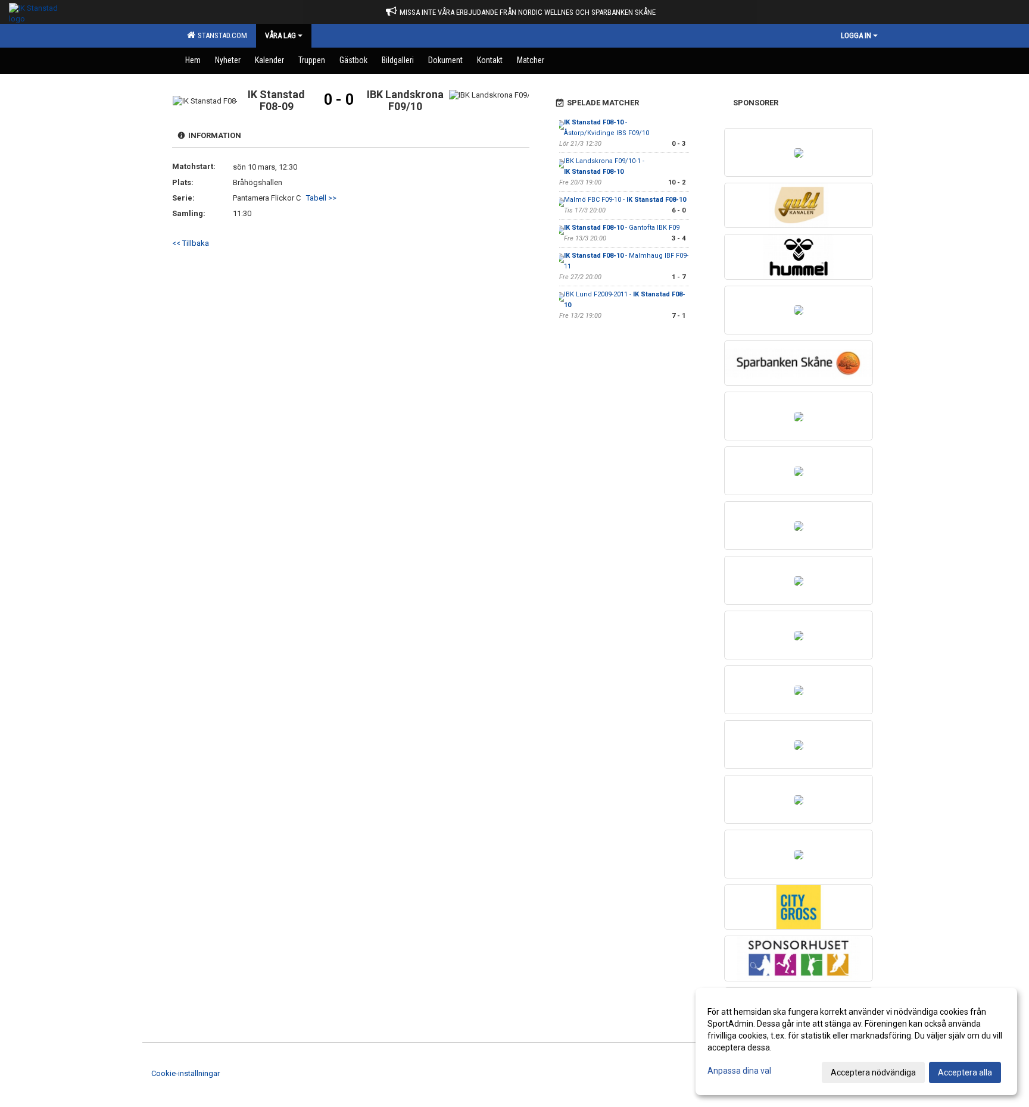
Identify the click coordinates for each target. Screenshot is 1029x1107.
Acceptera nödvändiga (873, 1072)
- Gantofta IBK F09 (621, 228)
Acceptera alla (965, 1072)
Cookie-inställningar (185, 1073)
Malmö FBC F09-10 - (625, 200)
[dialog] (856, 1041)
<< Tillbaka (190, 243)
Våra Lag (280, 35)
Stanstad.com (220, 35)
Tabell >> (321, 197)
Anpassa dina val (739, 1070)
